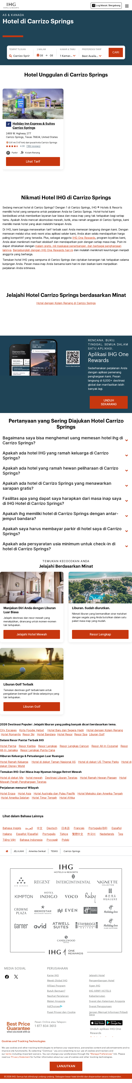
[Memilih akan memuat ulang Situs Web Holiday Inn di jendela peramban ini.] (111, 910)
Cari (115, 52)
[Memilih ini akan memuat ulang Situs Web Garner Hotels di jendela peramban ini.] (21, 925)
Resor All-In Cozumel (104, 746)
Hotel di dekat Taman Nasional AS (54, 762)
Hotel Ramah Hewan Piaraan (98, 777)
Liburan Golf (96, 734)
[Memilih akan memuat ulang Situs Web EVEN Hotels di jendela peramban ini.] (67, 910)
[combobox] (21, 56)
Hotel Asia (24, 793)
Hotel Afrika (67, 797)
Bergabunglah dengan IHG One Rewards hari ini (43, 250)
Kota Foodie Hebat (31, 730)
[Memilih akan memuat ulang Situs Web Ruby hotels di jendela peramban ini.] (90, 895)
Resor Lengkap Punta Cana (37, 750)
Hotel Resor (65, 734)
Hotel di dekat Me (11, 777)
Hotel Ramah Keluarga (14, 762)
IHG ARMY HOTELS (100, 990)
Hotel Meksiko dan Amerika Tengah (100, 793)
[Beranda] (7, 851)
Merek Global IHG (57, 980)
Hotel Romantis (11, 734)
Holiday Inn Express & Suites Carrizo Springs (34, 125)
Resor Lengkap (47, 746)
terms (9, 1053)
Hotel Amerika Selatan (15, 797)
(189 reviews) (33, 146)
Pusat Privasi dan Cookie (61, 1012)
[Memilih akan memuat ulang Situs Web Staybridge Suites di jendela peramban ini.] (86, 925)
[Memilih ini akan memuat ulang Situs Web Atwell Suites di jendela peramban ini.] (60, 925)
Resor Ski (28, 734)
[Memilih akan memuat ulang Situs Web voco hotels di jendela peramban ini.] (71, 895)
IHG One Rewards (83, 237)
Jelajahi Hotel (97, 975)
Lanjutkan (66, 1066)
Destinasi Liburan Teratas (61, 777)
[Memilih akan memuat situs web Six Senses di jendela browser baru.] (21, 881)
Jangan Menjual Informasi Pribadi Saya (108, 1013)
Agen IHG (94, 985)
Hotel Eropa (7, 793)
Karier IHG (53, 975)
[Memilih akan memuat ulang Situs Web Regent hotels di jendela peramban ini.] (42, 881)
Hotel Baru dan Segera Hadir (65, 730)
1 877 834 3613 (45, 1025)
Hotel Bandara (46, 734)
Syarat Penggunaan (100, 1006)
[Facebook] (7, 976)
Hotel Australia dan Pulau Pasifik (54, 793)
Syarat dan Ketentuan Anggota (107, 1001)
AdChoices (53, 1006)
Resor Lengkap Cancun (74, 746)
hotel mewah (34, 777)
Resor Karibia (27, 746)
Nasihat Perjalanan (58, 996)
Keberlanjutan (97, 996)
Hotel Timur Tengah (44, 797)
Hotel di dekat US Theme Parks (98, 762)
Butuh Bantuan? (56, 990)
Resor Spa (80, 734)
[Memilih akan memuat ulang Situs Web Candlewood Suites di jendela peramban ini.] (66, 939)
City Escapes (8, 730)
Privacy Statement (20, 1056)
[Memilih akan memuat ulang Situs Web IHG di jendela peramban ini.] (11, 5)
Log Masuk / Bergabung (108, 5)
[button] (127, 5)
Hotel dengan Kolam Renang (104, 730)
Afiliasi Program (56, 985)
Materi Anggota (56, 1001)
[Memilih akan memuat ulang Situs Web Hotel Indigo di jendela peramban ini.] (48, 895)
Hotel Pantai (8, 746)
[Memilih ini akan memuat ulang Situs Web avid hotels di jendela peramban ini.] (40, 925)
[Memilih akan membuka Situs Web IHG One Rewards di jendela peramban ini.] (66, 952)
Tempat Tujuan (17, 49)
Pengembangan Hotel (101, 980)
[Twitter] (16, 976)
